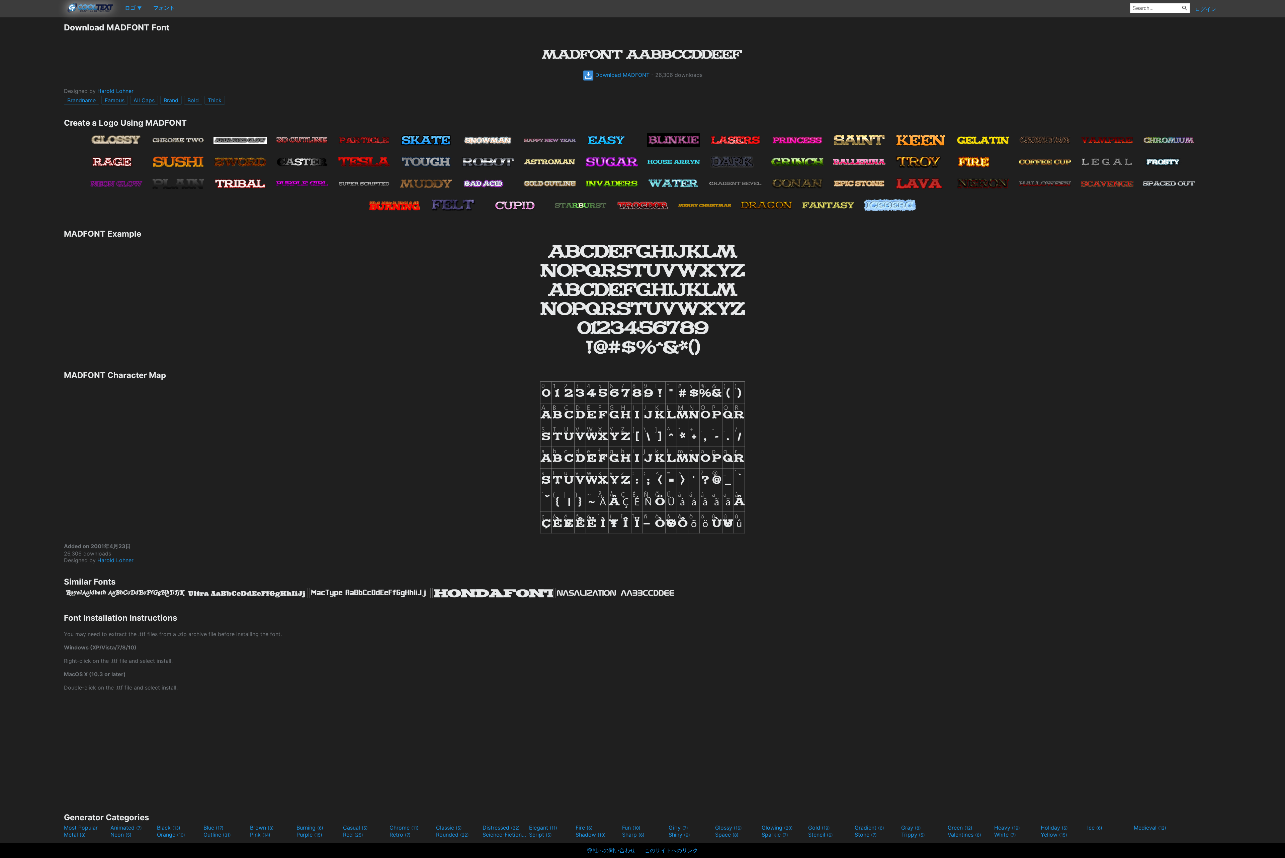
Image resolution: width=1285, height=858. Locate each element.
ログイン (1205, 9)
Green (960, 827)
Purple (309, 834)
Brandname (81, 100)
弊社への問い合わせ (611, 850)
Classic (449, 827)
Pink (260, 834)
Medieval (1150, 827)
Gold (819, 827)
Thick (215, 100)
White (1005, 834)
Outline (217, 834)
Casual (355, 827)
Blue (213, 827)
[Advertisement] (32, 122)
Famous (114, 100)
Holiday (1054, 827)
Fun (631, 827)
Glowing (777, 827)
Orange (171, 834)
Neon (121, 834)
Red (353, 834)
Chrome (404, 827)
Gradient (869, 827)
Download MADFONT (622, 75)
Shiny (679, 834)
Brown (262, 827)
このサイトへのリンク (671, 850)
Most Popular (81, 827)
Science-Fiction (505, 834)
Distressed (501, 827)
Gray (911, 827)
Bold (193, 100)
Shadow (591, 834)
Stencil (820, 834)
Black (168, 827)
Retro (400, 834)
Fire (584, 827)
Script (540, 834)
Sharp (633, 834)
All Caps (144, 100)
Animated (126, 827)
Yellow (1054, 834)
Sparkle (775, 834)
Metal (75, 834)
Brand (171, 100)
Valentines (964, 834)
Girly (678, 827)
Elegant (543, 827)
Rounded (452, 834)
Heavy (1007, 827)
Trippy (913, 834)
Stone (866, 834)
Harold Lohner (115, 91)
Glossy (728, 827)
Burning (309, 827)
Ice (1094, 827)
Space (727, 834)
